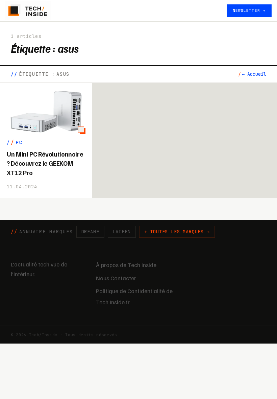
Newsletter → (249, 10)
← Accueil (254, 74)
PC (19, 142)
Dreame (90, 232)
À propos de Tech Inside (126, 264)
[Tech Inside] (28, 10)
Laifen (122, 232)
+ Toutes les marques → (177, 232)
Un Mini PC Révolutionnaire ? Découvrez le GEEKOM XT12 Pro (45, 163)
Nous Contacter (116, 278)
